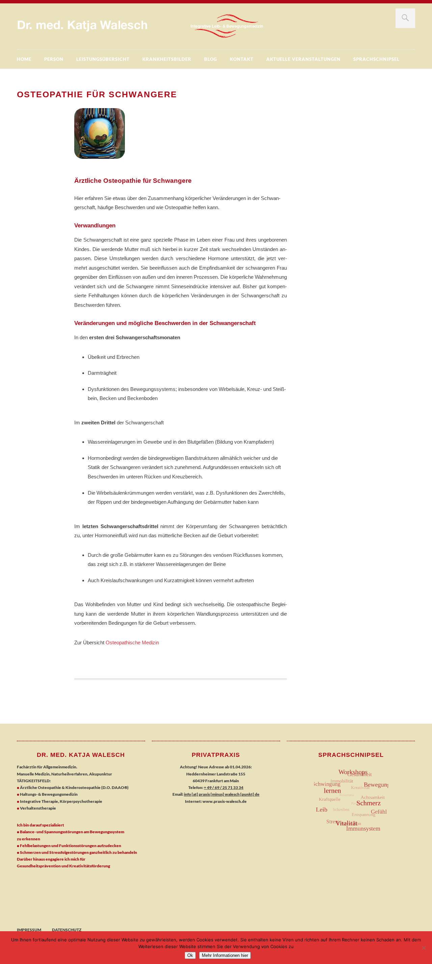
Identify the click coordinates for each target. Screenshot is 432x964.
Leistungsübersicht (103, 59)
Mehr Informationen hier (225, 955)
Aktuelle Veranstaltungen (303, 59)
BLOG (210, 59)
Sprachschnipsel (376, 59)
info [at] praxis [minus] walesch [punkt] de (222, 794)
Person (53, 59)
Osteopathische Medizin (132, 642)
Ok (190, 955)
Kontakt (241, 59)
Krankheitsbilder (166, 59)
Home (24, 59)
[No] (423, 947)
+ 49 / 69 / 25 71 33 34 (223, 787)
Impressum (29, 929)
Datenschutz (66, 929)
